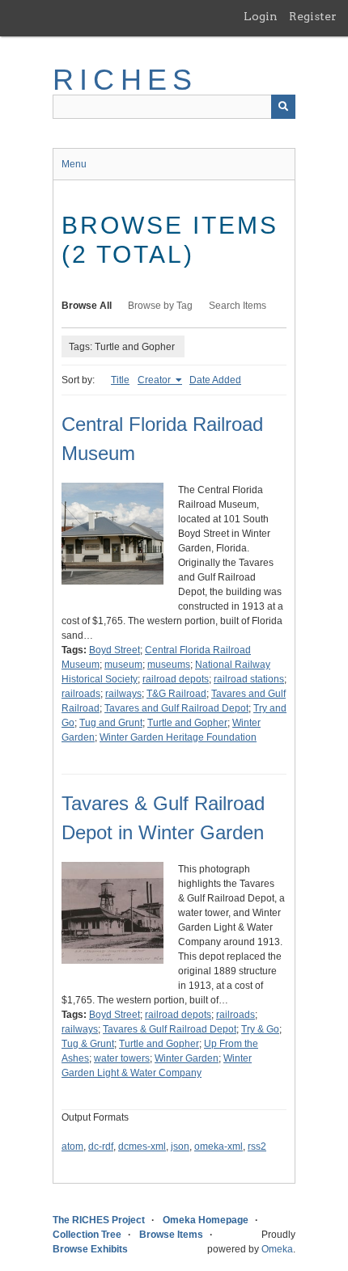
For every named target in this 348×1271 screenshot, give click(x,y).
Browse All (87, 305)
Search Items (237, 305)
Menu (74, 164)
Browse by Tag (160, 305)
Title (120, 380)
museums (168, 664)
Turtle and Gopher (187, 722)
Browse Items (171, 1234)
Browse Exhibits (90, 1249)
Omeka (277, 1249)
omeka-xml (218, 1146)
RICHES (125, 79)
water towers (122, 1058)
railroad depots (175, 679)
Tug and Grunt (110, 722)
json (180, 1146)
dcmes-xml (142, 1146)
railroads (81, 693)
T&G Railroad (176, 693)
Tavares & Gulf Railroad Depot (169, 1029)
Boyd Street (114, 650)
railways (123, 693)
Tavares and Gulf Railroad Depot (176, 708)
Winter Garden (187, 1058)
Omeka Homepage (205, 1220)
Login (261, 16)
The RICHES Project (99, 1220)
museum (123, 664)
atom (72, 1146)
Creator (155, 380)
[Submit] (283, 107)
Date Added (215, 380)
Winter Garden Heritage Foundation (178, 737)
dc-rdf (100, 1146)
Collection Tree (87, 1234)
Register (313, 16)
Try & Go (260, 1029)
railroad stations (249, 679)
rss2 (257, 1146)
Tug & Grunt (88, 1043)
